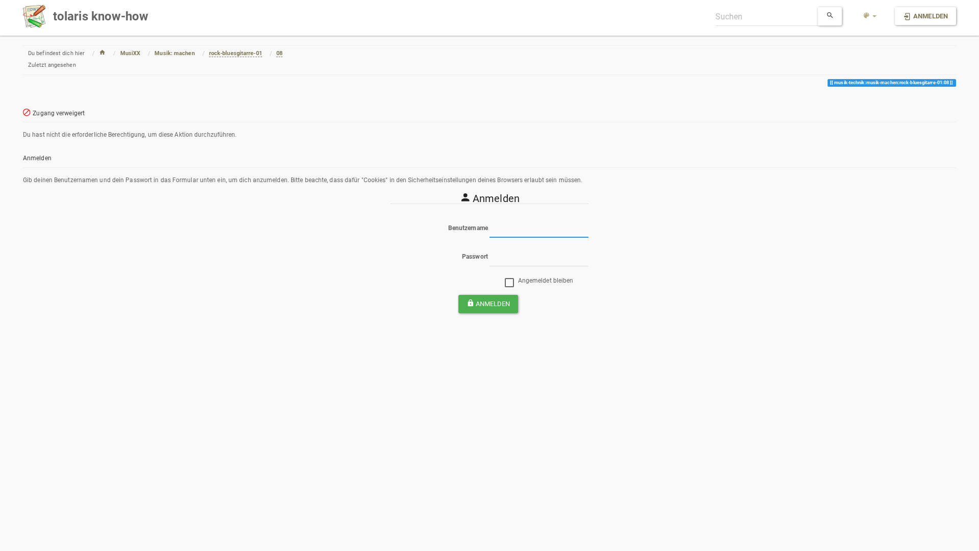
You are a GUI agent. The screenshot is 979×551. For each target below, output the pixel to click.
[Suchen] (830, 16)
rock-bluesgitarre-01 (235, 53)
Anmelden (493, 304)
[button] (870, 16)
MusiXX (130, 53)
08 (279, 53)
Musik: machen (174, 53)
